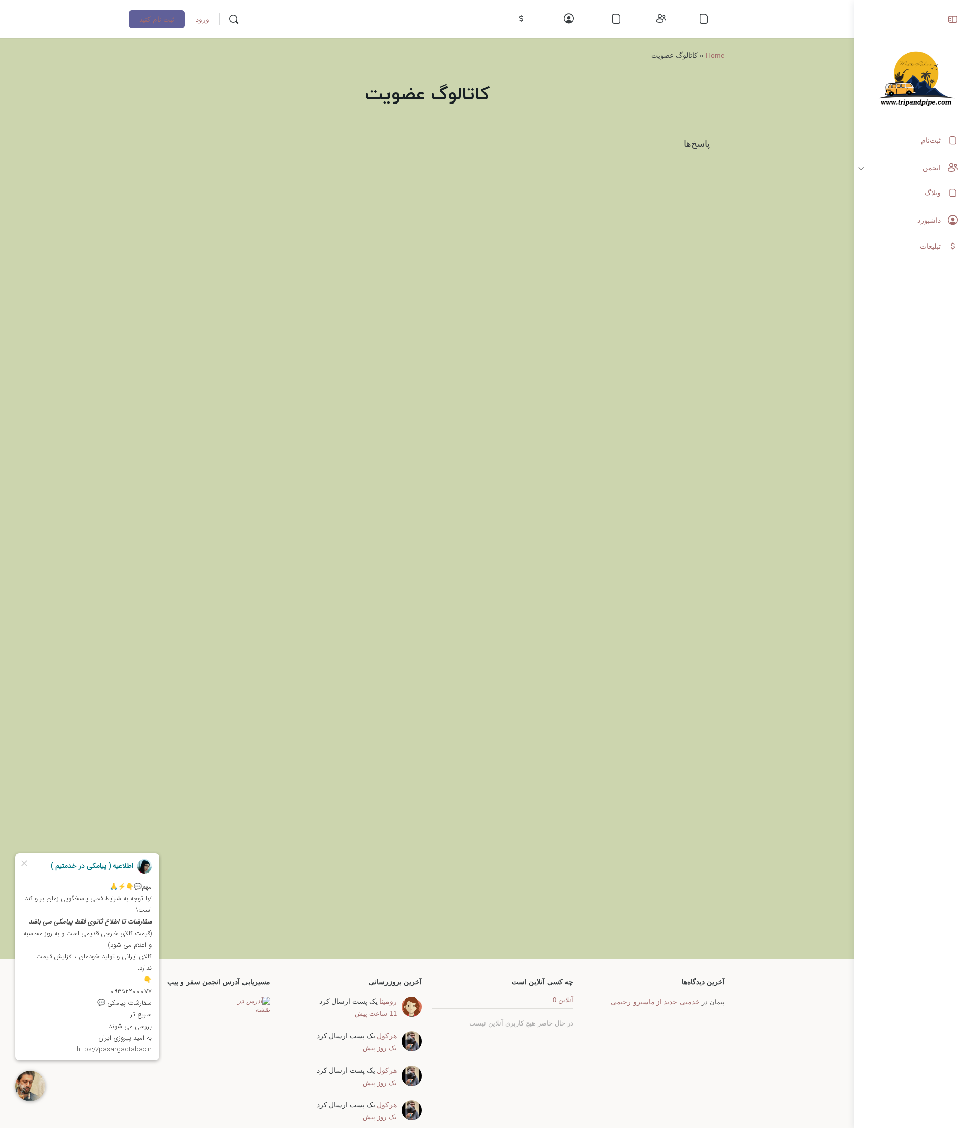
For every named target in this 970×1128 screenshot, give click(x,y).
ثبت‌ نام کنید (156, 19)
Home (715, 55)
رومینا (388, 1001)
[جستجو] (234, 19)
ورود (202, 19)
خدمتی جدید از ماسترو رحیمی (655, 1002)
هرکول (387, 1036)
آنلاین (563, 1000)
